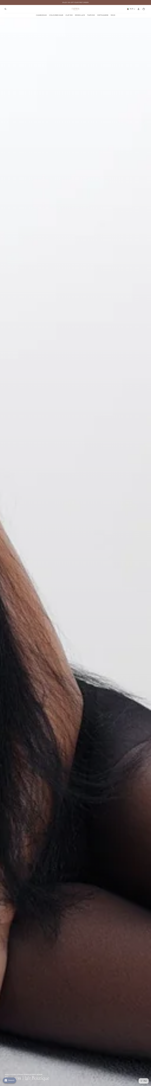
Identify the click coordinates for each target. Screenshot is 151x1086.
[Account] (138, 9)
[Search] (5, 9)
